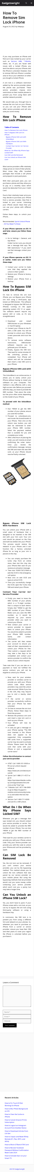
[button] (26, 3)
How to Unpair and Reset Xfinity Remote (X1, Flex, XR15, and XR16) (16, 1138)
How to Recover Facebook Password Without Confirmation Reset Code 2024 (17, 1150)
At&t (20, 61)
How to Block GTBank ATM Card (17, 1144)
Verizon (14, 61)
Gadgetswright (11, 3)
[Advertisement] (17, 43)
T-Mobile (26, 61)
